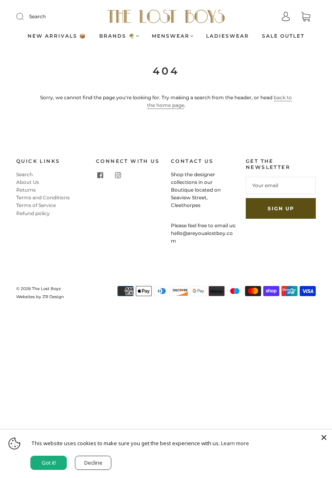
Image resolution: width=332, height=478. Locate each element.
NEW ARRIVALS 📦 (57, 36)
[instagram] (118, 175)
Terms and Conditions (43, 197)
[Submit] (25, 17)
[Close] (324, 437)
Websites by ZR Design (40, 296)
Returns (26, 190)
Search (37, 16)
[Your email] (281, 185)
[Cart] (306, 17)
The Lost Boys (46, 288)
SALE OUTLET (283, 36)
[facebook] (100, 175)
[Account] (286, 17)
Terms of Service (36, 205)
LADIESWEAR (227, 36)
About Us (27, 182)
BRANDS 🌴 (117, 36)
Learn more (235, 443)
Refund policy (33, 213)
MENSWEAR (170, 36)
